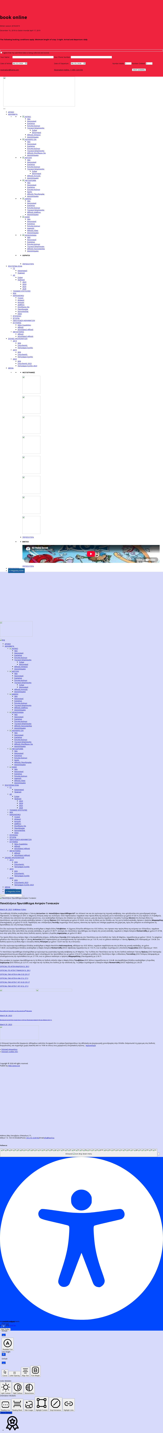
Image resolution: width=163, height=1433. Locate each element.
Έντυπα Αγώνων (33, 126)
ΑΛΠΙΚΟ (27, 117)
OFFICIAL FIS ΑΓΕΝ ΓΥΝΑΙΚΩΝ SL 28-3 (15, 970)
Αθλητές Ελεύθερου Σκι (36, 153)
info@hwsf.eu (49, 1138)
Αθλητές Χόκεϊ (32, 230)
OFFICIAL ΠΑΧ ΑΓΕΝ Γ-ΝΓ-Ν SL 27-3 (14, 986)
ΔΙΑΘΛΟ (27, 199)
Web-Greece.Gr (14, 1066)
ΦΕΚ (14, 293)
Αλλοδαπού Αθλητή (25, 329)
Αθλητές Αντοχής (33, 176)
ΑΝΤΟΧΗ (28, 158)
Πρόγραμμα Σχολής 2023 (27, 366)
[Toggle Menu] (4, 108)
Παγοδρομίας (23, 309)
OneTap (13, 1325)
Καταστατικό (22, 271)
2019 (15, 350)
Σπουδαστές (22, 345)
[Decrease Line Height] (4, 1362)
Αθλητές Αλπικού (34, 135)
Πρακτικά (21, 273)
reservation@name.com (9, 70)
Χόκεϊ (20, 314)
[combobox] (78, 1153)
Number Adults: (118, 63)
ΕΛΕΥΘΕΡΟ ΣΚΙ (30, 139)
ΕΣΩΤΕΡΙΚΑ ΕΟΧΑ (15, 266)
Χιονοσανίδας (23, 311)
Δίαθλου (21, 304)
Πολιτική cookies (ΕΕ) (9, 1051)
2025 (24, 286)
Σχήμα (34, 130)
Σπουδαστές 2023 (25, 363)
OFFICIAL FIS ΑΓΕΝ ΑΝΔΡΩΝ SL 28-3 (14, 966)
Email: (41, 1138)
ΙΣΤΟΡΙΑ (16, 318)
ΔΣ (14, 275)
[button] (159, 1154)
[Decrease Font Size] (4, 1335)
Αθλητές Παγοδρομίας (35, 194)
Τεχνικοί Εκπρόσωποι (35, 128)
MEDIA (10, 368)
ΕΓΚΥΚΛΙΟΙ (17, 316)
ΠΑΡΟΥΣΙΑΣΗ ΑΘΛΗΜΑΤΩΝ (24, 320)
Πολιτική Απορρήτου (9, 1049)
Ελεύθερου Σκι (23, 307)
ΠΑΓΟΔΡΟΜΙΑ (30, 180)
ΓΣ (14, 268)
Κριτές (29, 192)
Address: (3, 1135)
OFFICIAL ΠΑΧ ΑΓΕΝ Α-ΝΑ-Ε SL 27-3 (14, 978)
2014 (15, 341)
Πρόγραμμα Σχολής (25, 348)
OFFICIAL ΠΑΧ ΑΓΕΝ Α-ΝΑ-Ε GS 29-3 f (14, 974)
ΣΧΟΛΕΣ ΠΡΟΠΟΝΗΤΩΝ (17, 338)
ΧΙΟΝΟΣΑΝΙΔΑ (30, 235)
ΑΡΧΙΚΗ (11, 112)
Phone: (23, 1138)
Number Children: (138, 63)
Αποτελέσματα (32, 137)
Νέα (28, 119)
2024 (24, 284)
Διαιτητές (30, 228)
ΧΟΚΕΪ (27, 217)
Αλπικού (21, 300)
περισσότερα (91, 1045)
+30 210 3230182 (32, 1138)
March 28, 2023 (6, 909)
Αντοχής (21, 302)
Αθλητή (20, 327)
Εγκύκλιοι (31, 123)
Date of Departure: (61, 63)
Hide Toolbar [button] (5, 1329)
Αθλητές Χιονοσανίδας (36, 249)
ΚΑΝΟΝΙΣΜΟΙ (18, 295)
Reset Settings (6, 1413)
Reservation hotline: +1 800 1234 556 (68, 70)
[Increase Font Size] (4, 1326)
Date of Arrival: (6, 63)
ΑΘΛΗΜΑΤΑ (12, 114)
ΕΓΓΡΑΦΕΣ (17, 323)
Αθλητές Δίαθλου (34, 212)
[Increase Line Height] (4, 1354)
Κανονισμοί (31, 121)
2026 (24, 289)
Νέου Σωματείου (24, 325)
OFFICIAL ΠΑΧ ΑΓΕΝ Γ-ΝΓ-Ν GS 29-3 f (15, 982)
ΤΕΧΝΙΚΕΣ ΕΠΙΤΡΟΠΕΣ (22, 291)
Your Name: (5, 57)
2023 (24, 282)
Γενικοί (20, 298)
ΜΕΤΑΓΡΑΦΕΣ (18, 332)
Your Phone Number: (62, 57)
